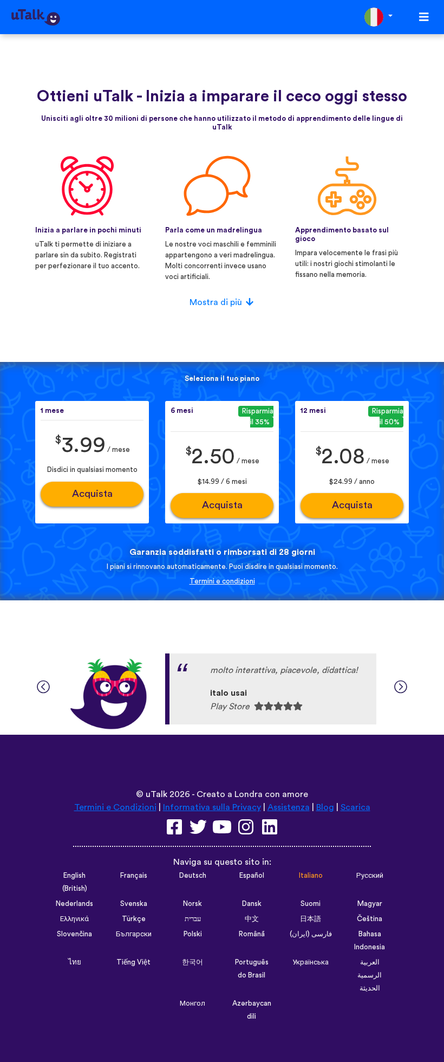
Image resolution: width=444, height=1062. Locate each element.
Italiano (311, 875)
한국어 (192, 962)
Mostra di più (216, 302)
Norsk (192, 904)
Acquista (92, 494)
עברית (193, 919)
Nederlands (74, 904)
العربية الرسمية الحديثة (369, 975)
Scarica (355, 807)
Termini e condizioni (222, 581)
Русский (369, 875)
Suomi (311, 904)
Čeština (369, 919)
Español (251, 875)
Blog (325, 807)
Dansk (252, 904)
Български (134, 934)
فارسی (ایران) (311, 934)
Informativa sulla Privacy (212, 807)
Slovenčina (74, 934)
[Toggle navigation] (424, 17)
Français (133, 875)
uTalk (156, 794)
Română (252, 934)
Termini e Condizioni (115, 807)
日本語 (310, 919)
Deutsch (192, 875)
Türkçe (134, 919)
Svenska (133, 904)
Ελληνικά (74, 919)
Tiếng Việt (133, 962)
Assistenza (288, 807)
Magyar (369, 904)
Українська (310, 962)
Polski (193, 934)
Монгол (192, 1003)
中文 (252, 919)
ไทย (74, 962)
